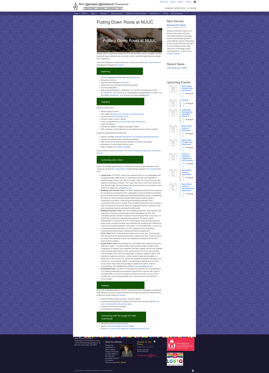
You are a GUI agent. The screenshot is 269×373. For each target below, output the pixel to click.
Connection (154, 13)
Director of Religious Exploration (139, 151)
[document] (134, 174)
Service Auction (177, 13)
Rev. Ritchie (121, 362)
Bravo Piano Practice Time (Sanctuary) (187, 88)
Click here (124, 82)
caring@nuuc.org (124, 188)
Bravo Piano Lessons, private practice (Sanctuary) (188, 187)
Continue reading (173, 54)
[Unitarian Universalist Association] (181, 344)
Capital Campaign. (124, 147)
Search (173, 2)
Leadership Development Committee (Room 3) (187, 113)
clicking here (108, 93)
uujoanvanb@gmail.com (143, 266)
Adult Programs (117, 13)
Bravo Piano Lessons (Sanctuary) (187, 128)
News (93, 13)
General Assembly (121, 323)
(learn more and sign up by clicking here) (128, 114)
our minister (121, 295)
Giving (165, 13)
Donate (180, 2)
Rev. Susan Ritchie (151, 62)
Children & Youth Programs (136, 13)
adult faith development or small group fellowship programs (136, 137)
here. (148, 95)
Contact (188, 2)
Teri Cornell (119, 65)
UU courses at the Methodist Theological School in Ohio (128, 329)
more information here (120, 116)
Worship (103, 13)
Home (77, 13)
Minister (120, 151)
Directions (164, 2)
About (84, 13)
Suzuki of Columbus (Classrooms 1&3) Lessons (187, 157)
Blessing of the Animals (176, 25)
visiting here (135, 77)
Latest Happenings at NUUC (177, 68)
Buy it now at (142, 355)
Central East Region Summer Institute (120, 326)
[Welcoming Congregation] (175, 358)
